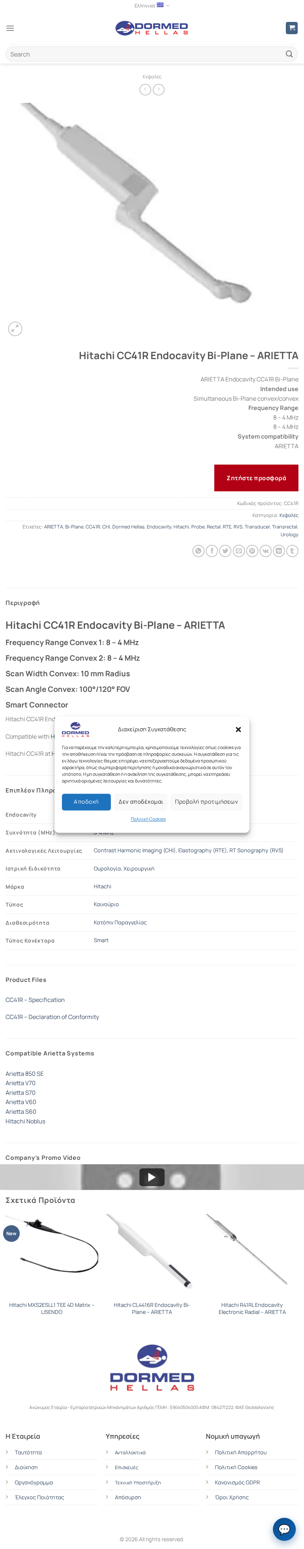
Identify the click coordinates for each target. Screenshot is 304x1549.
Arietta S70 (21, 1092)
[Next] (298, 1272)
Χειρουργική (139, 868)
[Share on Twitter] (225, 551)
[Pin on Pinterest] (252, 551)
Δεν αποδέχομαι (141, 802)
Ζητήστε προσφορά (256, 478)
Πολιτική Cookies (148, 819)
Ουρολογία (107, 868)
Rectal (214, 526)
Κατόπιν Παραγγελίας (120, 922)
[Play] (152, 1177)
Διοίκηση (26, 1467)
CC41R (93, 526)
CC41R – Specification (35, 1000)
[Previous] (5, 1272)
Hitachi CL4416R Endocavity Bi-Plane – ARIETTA (152, 1308)
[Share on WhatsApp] (198, 551)
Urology (289, 534)
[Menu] (10, 28)
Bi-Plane (74, 526)
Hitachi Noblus (25, 1121)
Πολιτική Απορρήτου (241, 1452)
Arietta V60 (21, 1102)
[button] (238, 729)
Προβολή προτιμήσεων (206, 802)
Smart (101, 940)
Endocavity (159, 526)
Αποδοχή (86, 802)
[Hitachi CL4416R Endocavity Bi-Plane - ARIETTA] (152, 1255)
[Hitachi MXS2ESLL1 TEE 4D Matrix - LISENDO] (52, 1255)
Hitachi (181, 526)
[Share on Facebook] (212, 551)
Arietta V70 (21, 1083)
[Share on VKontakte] (266, 551)
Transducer (257, 526)
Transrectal (284, 526)
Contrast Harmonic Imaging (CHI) (135, 850)
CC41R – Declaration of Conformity (52, 1017)
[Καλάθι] (292, 28)
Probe (198, 526)
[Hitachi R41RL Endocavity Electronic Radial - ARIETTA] (252, 1255)
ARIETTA (53, 526)
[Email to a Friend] (239, 551)
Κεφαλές (152, 76)
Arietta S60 (21, 1111)
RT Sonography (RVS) (256, 850)
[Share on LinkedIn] (279, 551)
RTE (227, 526)
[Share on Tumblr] (292, 551)
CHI (106, 526)
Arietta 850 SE (25, 1074)
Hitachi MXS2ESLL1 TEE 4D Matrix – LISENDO (52, 1308)
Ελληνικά (145, 5)
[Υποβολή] (289, 54)
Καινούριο (106, 904)
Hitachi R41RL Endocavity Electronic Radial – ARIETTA (252, 1308)
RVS (238, 526)
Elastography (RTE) (202, 850)
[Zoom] (15, 329)
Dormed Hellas (128, 526)
